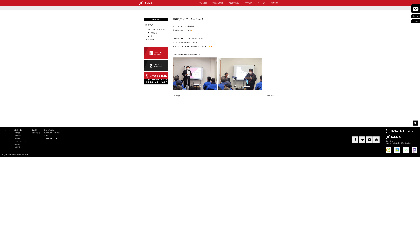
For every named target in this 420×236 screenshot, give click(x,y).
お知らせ (154, 33)
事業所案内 (17, 135)
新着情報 (151, 39)
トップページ (6, 130)
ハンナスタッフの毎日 (158, 29)
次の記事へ (270, 96)
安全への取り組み (49, 130)
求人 (152, 36)
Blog (415, 21)
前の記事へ (178, 96)
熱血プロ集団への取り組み (52, 133)
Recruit (416, 16)
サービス (262, 3)
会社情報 (204, 3)
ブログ (150, 25)
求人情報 (275, 3)
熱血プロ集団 (234, 3)
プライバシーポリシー (50, 138)
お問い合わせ (36, 133)
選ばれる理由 (218, 3)
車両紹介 (249, 3)
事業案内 (17, 133)
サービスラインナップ (21, 141)
